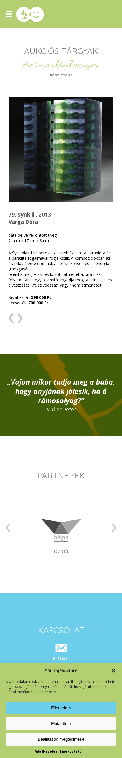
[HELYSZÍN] (61, 571)
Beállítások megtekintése (61, 739)
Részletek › (61, 74)
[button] (113, 670)
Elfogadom (61, 707)
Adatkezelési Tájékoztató (58, 751)
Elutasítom (61, 723)
